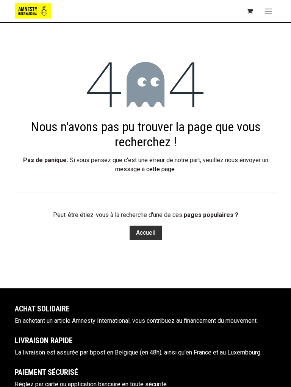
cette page (160, 169)
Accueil (145, 232)
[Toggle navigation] (268, 11)
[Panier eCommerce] (249, 11)
